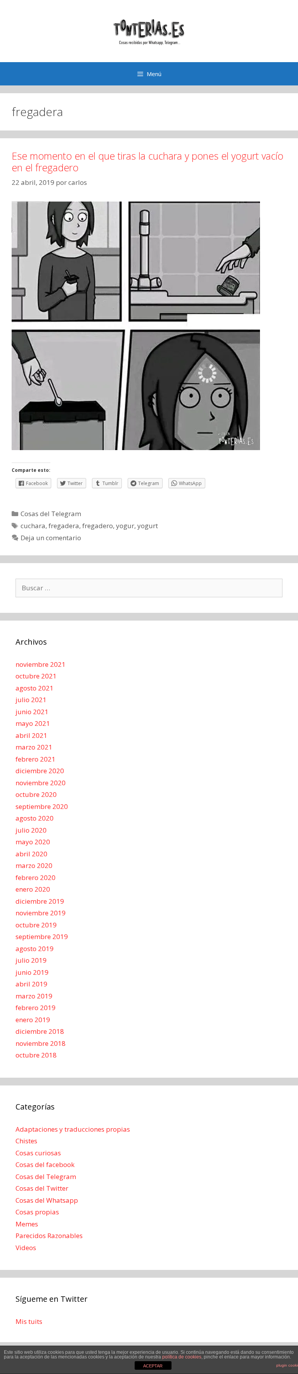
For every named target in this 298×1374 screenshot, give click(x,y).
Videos (26, 1247)
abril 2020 (31, 853)
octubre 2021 (36, 675)
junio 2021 (32, 711)
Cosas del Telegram (51, 513)
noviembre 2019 (41, 912)
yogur (125, 525)
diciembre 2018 (40, 1031)
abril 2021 (31, 735)
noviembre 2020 (41, 782)
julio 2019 (31, 960)
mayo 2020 (33, 841)
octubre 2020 (36, 794)
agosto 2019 (35, 948)
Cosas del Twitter (42, 1188)
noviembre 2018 (41, 1043)
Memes (27, 1223)
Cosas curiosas (38, 1152)
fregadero (97, 525)
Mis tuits (29, 1321)
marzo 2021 (34, 747)
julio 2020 (31, 830)
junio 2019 (32, 972)
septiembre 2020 (42, 806)
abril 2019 (31, 983)
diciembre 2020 (40, 770)
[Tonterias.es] (149, 30)
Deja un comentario (51, 537)
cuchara (33, 525)
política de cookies (181, 1357)
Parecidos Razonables (49, 1235)
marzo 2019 (34, 995)
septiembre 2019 (42, 936)
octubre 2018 (36, 1055)
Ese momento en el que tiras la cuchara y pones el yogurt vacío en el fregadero (147, 161)
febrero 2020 (35, 877)
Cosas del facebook (45, 1164)
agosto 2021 (35, 688)
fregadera (64, 525)
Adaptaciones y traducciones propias (73, 1129)
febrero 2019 (35, 1007)
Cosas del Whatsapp (47, 1200)
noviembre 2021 (41, 664)
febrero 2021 (35, 759)
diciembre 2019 (40, 901)
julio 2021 (31, 699)
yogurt (147, 525)
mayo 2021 (33, 723)
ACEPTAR (153, 1366)
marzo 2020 (34, 865)
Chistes (26, 1140)
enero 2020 (33, 889)
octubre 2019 (36, 924)
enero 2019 (33, 1019)
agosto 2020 (35, 818)
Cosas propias (37, 1211)
